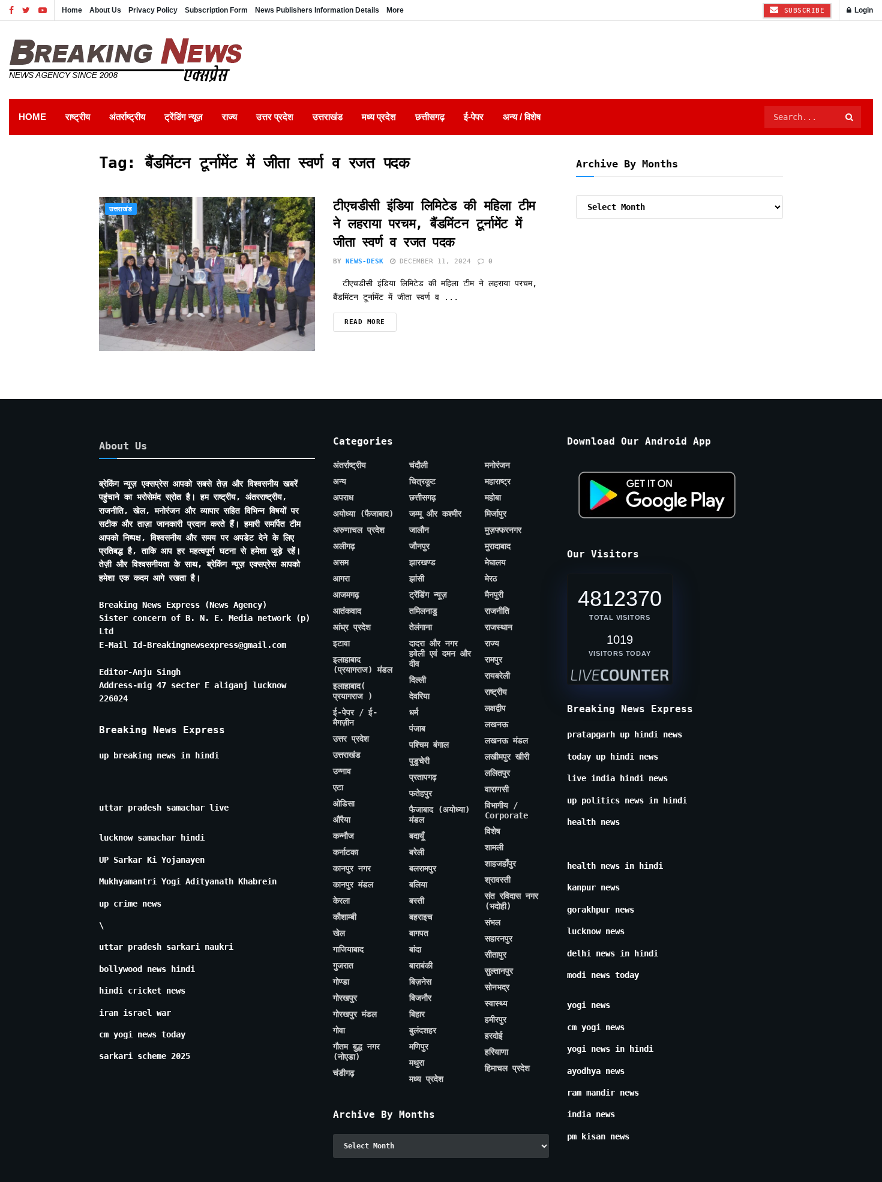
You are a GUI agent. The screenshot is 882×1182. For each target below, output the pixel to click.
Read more (364, 502)
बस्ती (416, 1080)
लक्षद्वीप (495, 888)
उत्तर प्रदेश (274, 117)
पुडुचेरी (419, 941)
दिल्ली (417, 860)
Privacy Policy (153, 10)
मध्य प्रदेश (379, 117)
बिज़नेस (420, 1161)
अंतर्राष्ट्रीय (127, 117)
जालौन (419, 710)
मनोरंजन (497, 645)
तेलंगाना (420, 807)
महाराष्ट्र (498, 661)
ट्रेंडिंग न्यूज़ (183, 117)
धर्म (413, 892)
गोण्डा (341, 1161)
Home (72, 10)
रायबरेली (497, 855)
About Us (105, 10)
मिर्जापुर (495, 693)
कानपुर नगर (352, 1048)
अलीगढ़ (344, 726)
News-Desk (364, 441)
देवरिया (419, 876)
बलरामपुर (422, 1048)
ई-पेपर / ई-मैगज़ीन (355, 897)
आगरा (341, 758)
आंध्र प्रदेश (352, 807)
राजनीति (497, 791)
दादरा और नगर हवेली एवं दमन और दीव (440, 833)
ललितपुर (497, 953)
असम (341, 742)
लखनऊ (496, 904)
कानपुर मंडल (353, 1064)
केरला (341, 1080)
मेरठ (491, 758)
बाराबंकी (421, 1145)
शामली (494, 1027)
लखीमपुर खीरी (507, 936)
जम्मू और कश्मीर (435, 693)
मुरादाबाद (498, 726)
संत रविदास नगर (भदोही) (511, 1081)
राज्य (229, 117)
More (395, 10)
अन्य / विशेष (522, 117)
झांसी (416, 758)
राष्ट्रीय (77, 117)
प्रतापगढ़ (423, 957)
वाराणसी (497, 969)
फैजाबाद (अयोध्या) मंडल (439, 994)
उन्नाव (342, 951)
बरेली (416, 1032)
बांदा (415, 1129)
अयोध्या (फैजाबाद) (363, 693)
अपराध (343, 677)
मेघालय (495, 742)
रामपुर (493, 839)
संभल (492, 1102)
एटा (338, 967)
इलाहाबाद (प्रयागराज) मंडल (362, 844)
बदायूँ (416, 1016)
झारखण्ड (422, 742)
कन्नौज (343, 1016)
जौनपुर (419, 726)
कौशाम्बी (344, 1097)
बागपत (418, 1113)
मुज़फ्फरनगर (503, 710)
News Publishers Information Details (317, 10)
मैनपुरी (494, 774)
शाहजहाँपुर (500, 1043)
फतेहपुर (420, 973)
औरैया (341, 999)
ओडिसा (344, 983)
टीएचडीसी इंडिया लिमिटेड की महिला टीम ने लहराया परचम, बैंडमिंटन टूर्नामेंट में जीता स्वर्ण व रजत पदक (434, 404)
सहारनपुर (498, 1118)
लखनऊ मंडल (506, 920)
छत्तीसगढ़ (430, 117)
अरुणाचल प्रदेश (359, 710)
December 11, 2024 (433, 441)
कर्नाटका (345, 1032)
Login (863, 10)
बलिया (418, 1064)
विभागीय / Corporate (506, 990)
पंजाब (417, 908)
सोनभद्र (497, 1167)
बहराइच (421, 1097)
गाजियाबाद (348, 1129)
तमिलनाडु (423, 791)
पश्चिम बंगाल (429, 924)
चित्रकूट (422, 661)
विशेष (492, 1011)
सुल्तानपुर (499, 1151)
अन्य (339, 661)
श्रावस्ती (498, 1059)
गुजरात (343, 1145)
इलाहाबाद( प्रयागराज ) (353, 871)
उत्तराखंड (328, 117)
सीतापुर (495, 1134)
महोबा (493, 677)
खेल (339, 1113)
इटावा (341, 823)
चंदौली (418, 645)
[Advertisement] (441, 225)
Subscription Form (216, 10)
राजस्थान (498, 807)
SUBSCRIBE (801, 10)
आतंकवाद (347, 791)
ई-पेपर (474, 117)
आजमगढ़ (346, 774)
